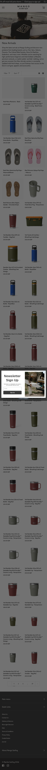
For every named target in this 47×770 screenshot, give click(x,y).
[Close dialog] (44, 372)
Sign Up (12, 392)
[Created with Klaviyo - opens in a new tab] (23, 398)
